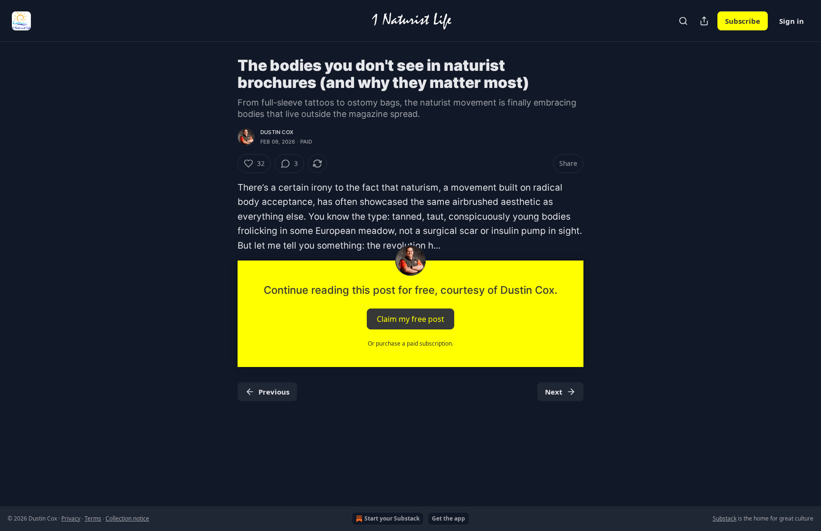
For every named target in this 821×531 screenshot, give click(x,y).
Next (554, 391)
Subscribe (742, 21)
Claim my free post (410, 319)
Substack (724, 518)
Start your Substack (392, 518)
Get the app (448, 518)
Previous (273, 391)
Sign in (791, 21)
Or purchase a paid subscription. (410, 343)
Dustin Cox (276, 132)
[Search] (683, 20)
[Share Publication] (704, 20)
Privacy (70, 518)
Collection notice (127, 518)
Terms (93, 518)
